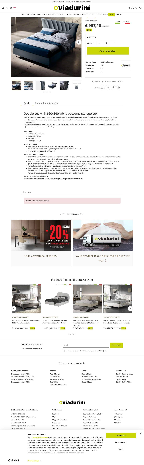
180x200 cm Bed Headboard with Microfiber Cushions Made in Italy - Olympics (86, 323)
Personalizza (120, 442)
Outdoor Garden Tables (58, 385)
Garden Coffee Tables (123, 382)
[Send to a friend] (102, 87)
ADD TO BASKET (108, 51)
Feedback (55, 414)
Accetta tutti (121, 435)
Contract (119, 14)
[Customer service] (7, 7)
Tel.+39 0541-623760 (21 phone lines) (23, 417)
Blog (53, 417)
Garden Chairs (87, 382)
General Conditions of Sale (92, 420)
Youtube (119, 420)
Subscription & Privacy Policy (92, 414)
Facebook (119, 414)
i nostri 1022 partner (40, 437)
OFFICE (98, 14)
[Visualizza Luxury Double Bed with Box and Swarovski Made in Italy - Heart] (66, 290)
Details (27, 103)
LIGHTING (49, 14)
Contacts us (56, 423)
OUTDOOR (83, 14)
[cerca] (129, 7)
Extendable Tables (19, 371)
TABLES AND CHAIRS (29, 14)
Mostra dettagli (33, 461)
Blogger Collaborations (59, 420)
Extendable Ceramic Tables (20, 374)
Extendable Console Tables (20, 382)
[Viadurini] (72, 8)
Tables (53, 371)
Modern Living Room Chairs (91, 379)
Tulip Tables (54, 382)
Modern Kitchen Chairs (89, 376)
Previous (13, 42)
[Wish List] (35, 295)
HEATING (56, 14)
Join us (117, 345)
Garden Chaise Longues (124, 374)
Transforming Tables (57, 379)
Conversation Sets (122, 376)
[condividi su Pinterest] (118, 87)
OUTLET (111, 14)
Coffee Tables (55, 376)
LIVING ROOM (40, 14)
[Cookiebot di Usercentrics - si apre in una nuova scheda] (13, 460)
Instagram (119, 417)
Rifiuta (121, 449)
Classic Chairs (87, 374)
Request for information (47, 103)
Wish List (97, 81)
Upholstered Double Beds (73, 214)
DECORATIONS (74, 14)
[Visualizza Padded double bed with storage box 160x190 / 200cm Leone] (35, 290)
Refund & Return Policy (90, 423)
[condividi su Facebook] (113, 87)
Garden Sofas (121, 379)
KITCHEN (105, 14)
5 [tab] (76, 335)
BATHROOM (64, 14)
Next (78, 42)
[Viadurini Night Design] (126, 66)
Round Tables (55, 374)
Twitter (118, 423)
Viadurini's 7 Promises (59, 426)
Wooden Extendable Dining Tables (23, 376)
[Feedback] (11, 7)
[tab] (27, 103)
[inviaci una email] (3, 7)
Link (105, 351)
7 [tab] (52, 93)
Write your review (110, 81)
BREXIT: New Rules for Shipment (94, 429)
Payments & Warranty (90, 426)
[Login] (132, 7)
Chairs (84, 371)
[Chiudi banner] (140, 433)
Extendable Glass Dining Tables (22, 379)
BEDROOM (91, 14)
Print (121, 81)
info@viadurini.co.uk (18, 429)
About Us (55, 429)
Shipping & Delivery (89, 417)
